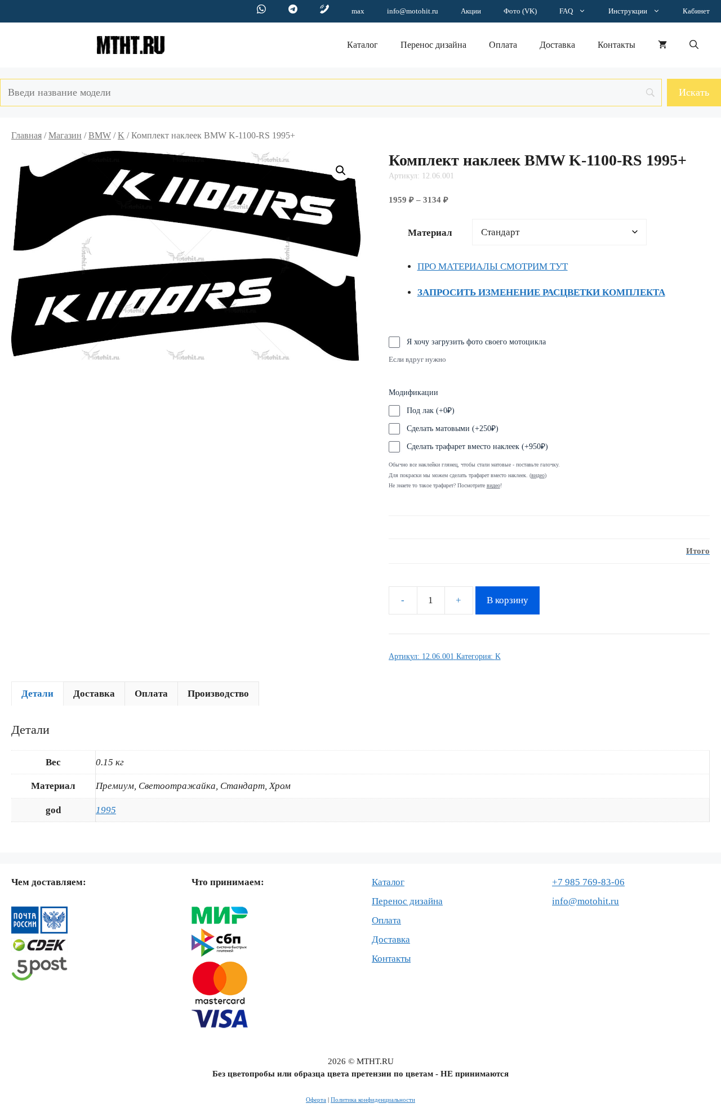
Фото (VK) (520, 11)
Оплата (503, 45)
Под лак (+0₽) (431, 410)
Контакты (616, 45)
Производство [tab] (218, 693)
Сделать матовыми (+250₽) (453, 428)
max (357, 11)
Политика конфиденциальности (373, 1099)
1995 (106, 810)
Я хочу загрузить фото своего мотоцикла (476, 342)
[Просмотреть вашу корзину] (662, 45)
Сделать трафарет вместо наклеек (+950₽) (477, 446)
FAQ (566, 11)
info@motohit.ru (412, 11)
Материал (430, 232)
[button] (694, 45)
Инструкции (627, 11)
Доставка (557, 45)
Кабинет (696, 11)
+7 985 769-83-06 (588, 882)
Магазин (65, 135)
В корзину (507, 600)
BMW (99, 135)
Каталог (362, 45)
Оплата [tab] (151, 693)
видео (493, 485)
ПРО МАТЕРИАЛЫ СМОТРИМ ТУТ (492, 266)
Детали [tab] (37, 693)
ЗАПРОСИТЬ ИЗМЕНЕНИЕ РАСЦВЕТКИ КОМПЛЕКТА (541, 292)
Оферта (316, 1099)
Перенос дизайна (433, 45)
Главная (26, 135)
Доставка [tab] (94, 693)
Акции (471, 11)
